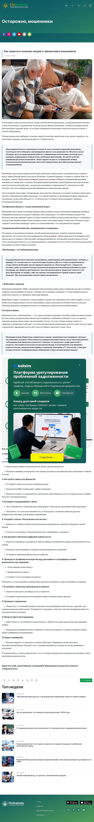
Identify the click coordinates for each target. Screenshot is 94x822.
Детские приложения (45, 810)
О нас (38, 802)
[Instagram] (36, 680)
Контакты (40, 815)
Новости (39, 806)
